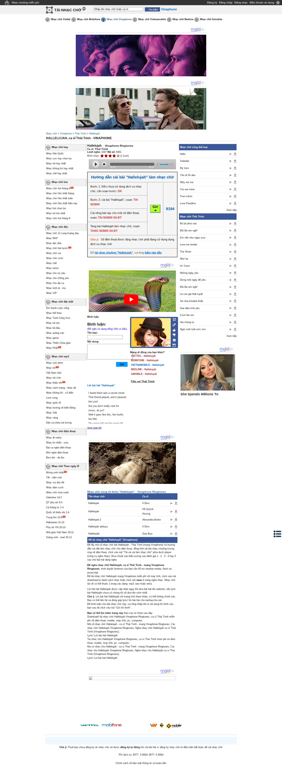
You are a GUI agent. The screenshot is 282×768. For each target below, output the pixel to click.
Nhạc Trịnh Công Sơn (58, 318)
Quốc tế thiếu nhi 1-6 (57, 512)
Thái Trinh (80, 133)
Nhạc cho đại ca (55, 283)
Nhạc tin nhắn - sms (57, 442)
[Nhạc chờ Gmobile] (173, 726)
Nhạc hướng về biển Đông (60, 407)
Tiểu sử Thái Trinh (143, 381)
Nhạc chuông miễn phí (25, 2)
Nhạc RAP (52, 238)
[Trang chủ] (7, 2)
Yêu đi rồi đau (187, 175)
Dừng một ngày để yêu (192, 279)
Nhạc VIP (51, 293)
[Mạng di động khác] (173, 324)
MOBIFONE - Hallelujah (145, 360)
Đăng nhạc (241, 2)
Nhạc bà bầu (53, 327)
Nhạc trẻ (50, 367)
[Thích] (173, 329)
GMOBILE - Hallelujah (144, 373)
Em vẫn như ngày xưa (192, 237)
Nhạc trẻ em (53, 323)
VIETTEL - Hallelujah (143, 355)
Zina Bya (147, 533)
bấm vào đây (153, 252)
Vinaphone (66, 133)
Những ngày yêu (189, 272)
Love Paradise (188, 203)
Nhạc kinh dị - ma (56, 288)
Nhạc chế (51, 263)
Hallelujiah (94, 533)
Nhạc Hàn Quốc (55, 153)
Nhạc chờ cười (54, 258)
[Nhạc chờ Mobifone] (111, 725)
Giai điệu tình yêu (190, 308)
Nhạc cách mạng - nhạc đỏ (61, 387)
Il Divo (145, 503)
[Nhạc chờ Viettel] (90, 725)
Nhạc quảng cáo (55, 332)
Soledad (184, 161)
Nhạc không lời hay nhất (59, 168)
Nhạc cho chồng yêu (57, 278)
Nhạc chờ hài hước (57, 248)
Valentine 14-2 (54, 497)
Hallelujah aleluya (98, 526)
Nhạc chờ (51, 133)
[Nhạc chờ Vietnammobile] (153, 725)
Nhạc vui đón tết (55, 482)
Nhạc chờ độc (60, 226)
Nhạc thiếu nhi (54, 382)
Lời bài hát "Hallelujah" (101, 385)
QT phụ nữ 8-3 (54, 502)
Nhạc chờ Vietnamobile (152, 19)
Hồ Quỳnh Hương (147, 511)
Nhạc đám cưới (54, 487)
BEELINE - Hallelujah (143, 369)
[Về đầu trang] (278, 764)
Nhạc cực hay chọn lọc (59, 158)
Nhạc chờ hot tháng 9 (58, 188)
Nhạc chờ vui (53, 253)
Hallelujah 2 (94, 519)
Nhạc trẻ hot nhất (55, 213)
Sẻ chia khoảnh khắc (191, 301)
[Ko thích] (173, 334)
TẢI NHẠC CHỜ (67, 10)
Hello (183, 154)
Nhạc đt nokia (53, 437)
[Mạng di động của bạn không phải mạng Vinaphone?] (164, 150)
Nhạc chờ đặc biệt (62, 301)
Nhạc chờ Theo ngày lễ (65, 466)
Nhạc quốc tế (53, 402)
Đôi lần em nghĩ (188, 230)
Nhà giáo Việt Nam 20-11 (60, 532)
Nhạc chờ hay (60, 147)
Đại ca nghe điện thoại (58, 447)
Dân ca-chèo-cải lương (59, 422)
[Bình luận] (173, 319)
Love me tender (188, 244)
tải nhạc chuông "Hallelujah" (114, 252)
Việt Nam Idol (53, 372)
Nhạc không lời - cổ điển (59, 392)
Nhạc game (52, 337)
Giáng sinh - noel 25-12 (59, 537)
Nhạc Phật (52, 347)
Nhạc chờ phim (54, 362)
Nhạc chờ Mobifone (88, 19)
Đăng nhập (226, 2)
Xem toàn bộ (94, 427)
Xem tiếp (232, 210)
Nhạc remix (52, 268)
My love (184, 168)
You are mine (187, 189)
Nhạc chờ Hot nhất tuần (59, 198)
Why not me (186, 182)
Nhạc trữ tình (53, 377)
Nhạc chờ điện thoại (64, 431)
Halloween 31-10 (55, 522)
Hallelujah (94, 133)
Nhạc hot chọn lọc (56, 208)
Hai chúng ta (187, 322)
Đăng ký (212, 2)
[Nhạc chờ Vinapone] (136, 726)
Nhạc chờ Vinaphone (119, 19)
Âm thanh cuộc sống (57, 308)
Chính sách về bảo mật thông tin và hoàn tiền (141, 763)
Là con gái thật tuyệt (191, 294)
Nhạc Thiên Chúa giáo (58, 342)
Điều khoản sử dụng (262, 2)
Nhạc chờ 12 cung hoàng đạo (62, 233)
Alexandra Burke (151, 519)
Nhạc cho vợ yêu (55, 273)
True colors (186, 196)
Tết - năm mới (54, 477)
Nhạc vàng (52, 417)
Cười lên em (187, 315)
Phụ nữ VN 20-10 (55, 527)
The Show (185, 251)
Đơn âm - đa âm (55, 457)
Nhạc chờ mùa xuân (57, 492)
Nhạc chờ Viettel (60, 19)
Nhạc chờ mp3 (60, 356)
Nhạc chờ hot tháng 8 (58, 218)
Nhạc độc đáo (53, 243)
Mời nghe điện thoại (57, 452)
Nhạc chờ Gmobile (211, 19)
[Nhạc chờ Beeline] (161, 725)
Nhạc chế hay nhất (56, 173)
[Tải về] (176, 503)
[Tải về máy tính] (173, 344)
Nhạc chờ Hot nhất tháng (60, 193)
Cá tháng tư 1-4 (54, 507)
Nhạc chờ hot (60, 182)
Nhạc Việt (51, 412)
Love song (52, 397)
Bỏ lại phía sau (188, 223)
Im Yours (185, 265)
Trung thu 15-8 (54, 517)
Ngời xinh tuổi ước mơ (193, 329)
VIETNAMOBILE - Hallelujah (147, 364)
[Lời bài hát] (173, 339)
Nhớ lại (184, 258)
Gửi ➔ (155, 208)
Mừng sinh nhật (54, 472)
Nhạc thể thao (54, 313)
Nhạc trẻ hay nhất (56, 163)
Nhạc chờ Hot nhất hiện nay (61, 203)
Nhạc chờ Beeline (182, 19)
